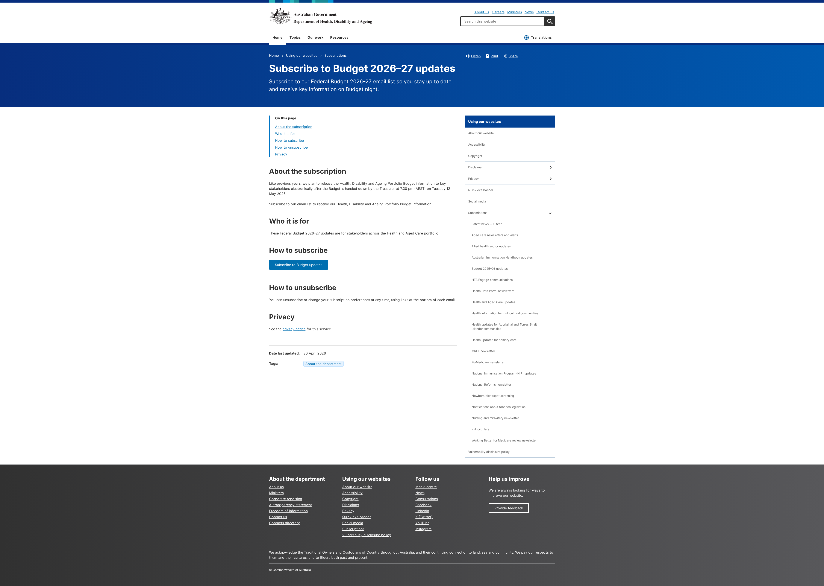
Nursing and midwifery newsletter (495, 418)
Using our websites (301, 55)
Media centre (426, 487)
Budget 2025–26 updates (490, 268)
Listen (476, 56)
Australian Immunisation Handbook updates (502, 257)
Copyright (475, 156)
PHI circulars (480, 429)
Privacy (281, 154)
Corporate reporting (285, 499)
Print (494, 56)
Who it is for (285, 133)
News (529, 12)
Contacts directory (284, 523)
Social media (477, 201)
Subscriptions (335, 55)
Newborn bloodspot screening (493, 395)
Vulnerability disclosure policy (489, 452)
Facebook (423, 505)
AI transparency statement (290, 505)
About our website (481, 133)
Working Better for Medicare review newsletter (504, 440)
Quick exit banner (480, 190)
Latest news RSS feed (487, 224)
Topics (295, 37)
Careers (498, 12)
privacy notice (294, 329)
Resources (339, 37)
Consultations (426, 499)
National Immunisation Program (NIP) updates (504, 373)
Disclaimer (475, 167)
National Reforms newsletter (491, 384)
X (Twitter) (424, 517)
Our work (315, 37)
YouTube (422, 523)
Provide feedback (508, 508)
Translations (541, 37)
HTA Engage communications (492, 280)
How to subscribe (289, 140)
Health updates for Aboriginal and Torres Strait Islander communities (504, 326)
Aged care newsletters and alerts (495, 235)
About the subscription (293, 127)
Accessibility (477, 144)
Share (513, 56)
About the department (323, 364)
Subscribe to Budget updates (298, 265)
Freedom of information (288, 511)
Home (278, 37)
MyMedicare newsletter (488, 362)
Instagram (423, 529)
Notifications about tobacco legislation (499, 407)
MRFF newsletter (483, 351)
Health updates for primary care (494, 340)
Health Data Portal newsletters (493, 291)
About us (481, 12)
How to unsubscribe (291, 147)
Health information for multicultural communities (505, 313)
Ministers (514, 12)
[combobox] (502, 21)
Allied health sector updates (491, 246)
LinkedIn (422, 511)
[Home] (320, 16)
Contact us (545, 12)
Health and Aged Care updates (493, 302)
